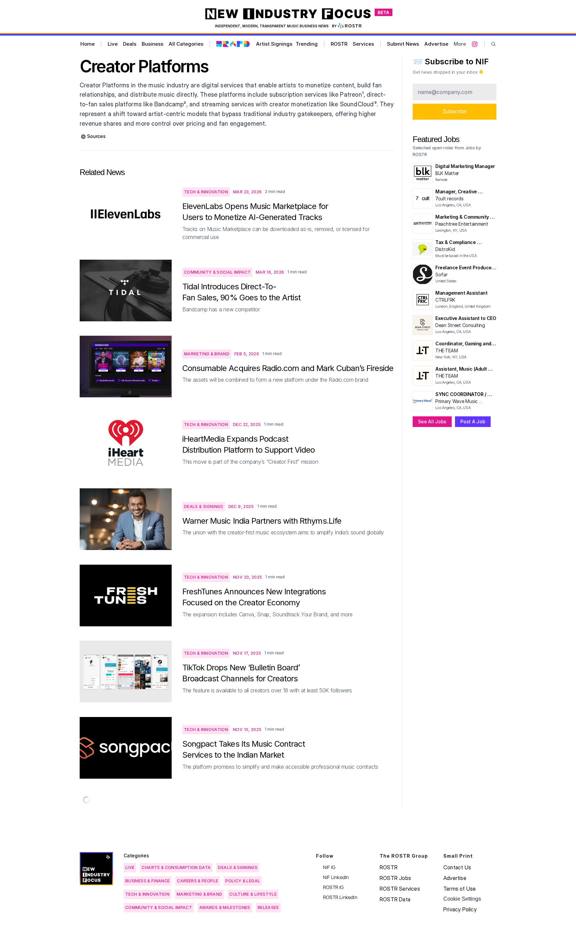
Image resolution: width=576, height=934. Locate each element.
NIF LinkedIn (336, 877)
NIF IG (329, 867)
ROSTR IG (333, 887)
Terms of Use (459, 888)
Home (87, 44)
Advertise (436, 44)
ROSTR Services (400, 888)
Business (152, 44)
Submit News (403, 44)
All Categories (186, 44)
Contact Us (457, 867)
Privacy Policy (460, 909)
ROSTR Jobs (395, 878)
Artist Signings (274, 44)
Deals (129, 44)
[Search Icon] (493, 44)
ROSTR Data (395, 899)
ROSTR (339, 44)
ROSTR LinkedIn (340, 897)
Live (113, 44)
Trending (307, 44)
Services (363, 44)
